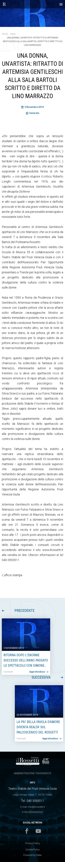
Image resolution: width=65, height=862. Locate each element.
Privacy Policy (32, 843)
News (13, 33)
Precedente (24, 610)
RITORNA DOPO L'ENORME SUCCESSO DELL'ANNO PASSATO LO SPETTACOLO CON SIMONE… (26, 660)
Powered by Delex (32, 855)
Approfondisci (37, 671)
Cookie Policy (32, 849)
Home (5, 33)
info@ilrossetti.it (36, 806)
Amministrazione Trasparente (32, 773)
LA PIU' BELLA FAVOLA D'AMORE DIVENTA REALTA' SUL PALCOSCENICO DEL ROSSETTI (38, 727)
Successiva (41, 677)
